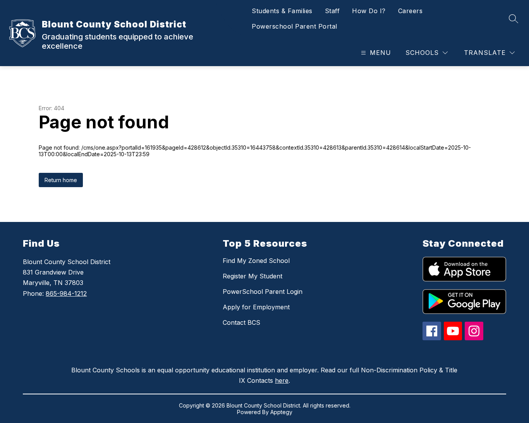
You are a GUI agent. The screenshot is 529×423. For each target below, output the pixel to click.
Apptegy (281, 412)
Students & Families (282, 11)
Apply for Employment (256, 307)
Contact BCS (241, 322)
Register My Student (252, 276)
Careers (410, 11)
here (282, 380)
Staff (332, 11)
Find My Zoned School (256, 260)
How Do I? (369, 11)
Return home (61, 180)
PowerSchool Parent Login (262, 291)
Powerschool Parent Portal (294, 26)
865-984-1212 (66, 293)
